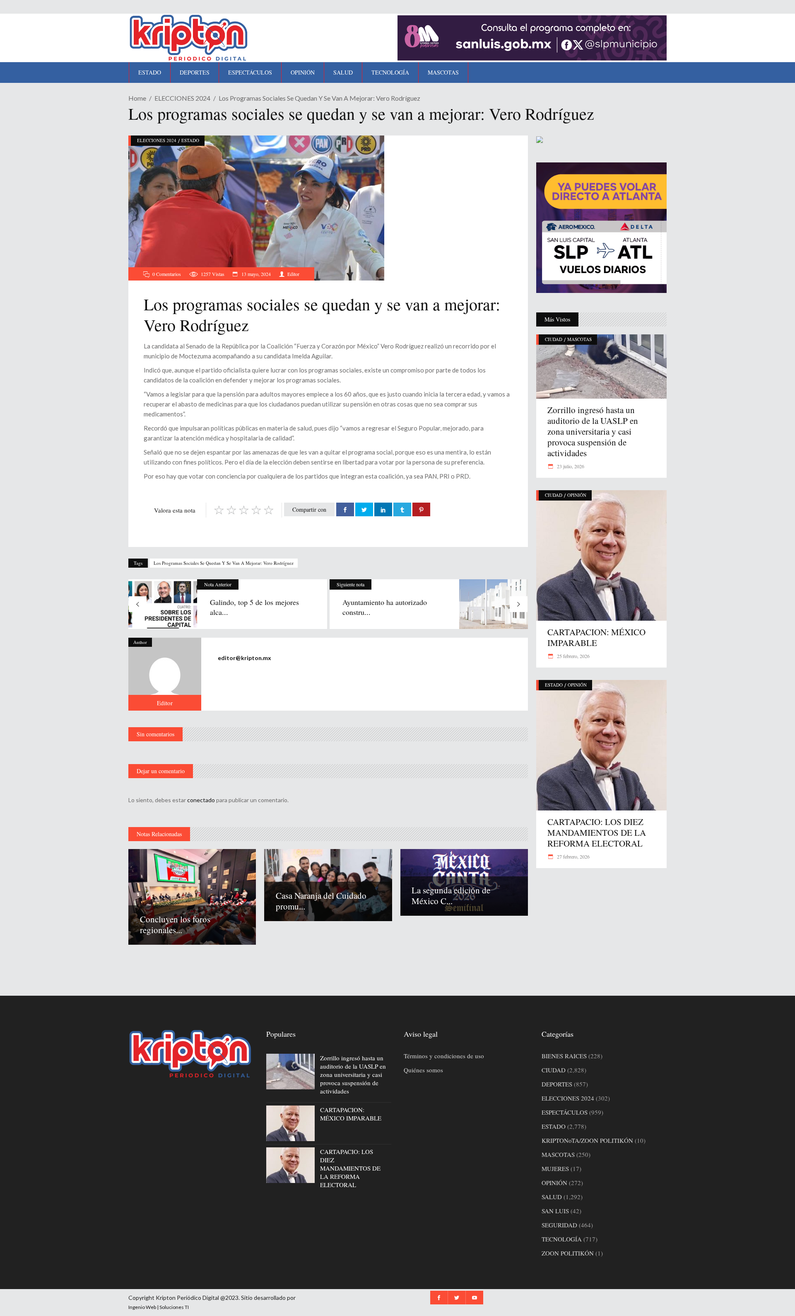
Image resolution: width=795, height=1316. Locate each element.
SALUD (552, 1197)
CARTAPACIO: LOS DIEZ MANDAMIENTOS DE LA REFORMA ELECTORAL (596, 832)
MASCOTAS (579, 339)
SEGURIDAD (559, 1225)
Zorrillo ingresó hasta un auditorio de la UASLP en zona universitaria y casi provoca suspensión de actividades (592, 431)
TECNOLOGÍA (562, 1239)
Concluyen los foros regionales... (175, 924)
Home (137, 98)
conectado (201, 799)
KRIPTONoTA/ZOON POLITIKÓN (587, 1140)
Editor (293, 274)
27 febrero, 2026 (573, 856)
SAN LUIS (555, 1211)
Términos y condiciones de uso (444, 1056)
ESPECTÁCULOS (565, 1112)
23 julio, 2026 (570, 466)
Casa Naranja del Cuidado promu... (321, 901)
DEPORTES (557, 1084)
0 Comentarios (166, 274)
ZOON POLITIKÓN (568, 1253)
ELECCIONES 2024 (182, 98)
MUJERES (555, 1168)
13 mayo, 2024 (255, 274)
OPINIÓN (576, 495)
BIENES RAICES (564, 1056)
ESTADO (190, 140)
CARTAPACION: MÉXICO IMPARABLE (596, 637)
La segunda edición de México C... (451, 895)
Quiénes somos (423, 1070)
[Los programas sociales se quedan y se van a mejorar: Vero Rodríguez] (164, 674)
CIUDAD (553, 339)
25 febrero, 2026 (573, 656)
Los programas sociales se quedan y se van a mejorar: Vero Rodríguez (224, 563)
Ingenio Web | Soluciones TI (158, 1307)
